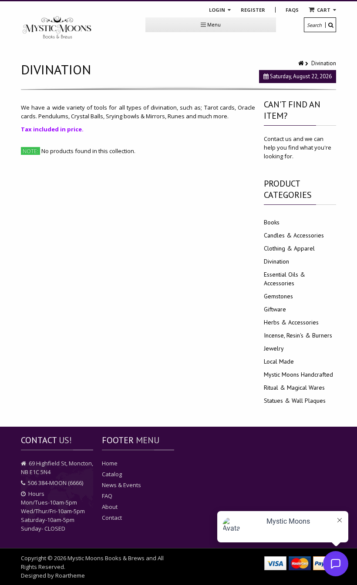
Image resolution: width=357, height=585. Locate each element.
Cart (324, 10)
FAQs (292, 10)
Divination (276, 261)
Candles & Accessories (294, 235)
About (110, 507)
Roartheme (70, 575)
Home (110, 463)
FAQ (107, 496)
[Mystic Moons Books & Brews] (57, 27)
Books (272, 222)
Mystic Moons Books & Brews (106, 558)
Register (253, 10)
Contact (112, 517)
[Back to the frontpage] (301, 63)
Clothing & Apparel (289, 248)
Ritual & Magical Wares (294, 387)
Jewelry (274, 348)
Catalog (112, 474)
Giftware (275, 309)
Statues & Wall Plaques (295, 400)
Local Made (279, 361)
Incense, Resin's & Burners (298, 335)
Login (217, 10)
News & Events (121, 485)
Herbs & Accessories (291, 322)
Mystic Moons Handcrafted (298, 374)
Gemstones (278, 296)
